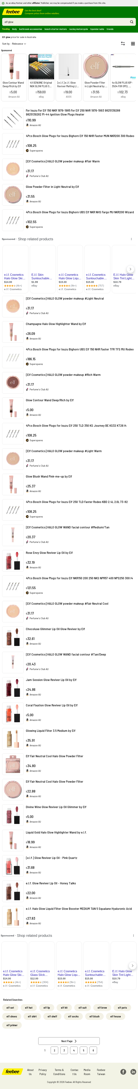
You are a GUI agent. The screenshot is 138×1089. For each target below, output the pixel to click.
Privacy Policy (43, 1072)
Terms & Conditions (59, 1072)
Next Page (67, 1041)
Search (132, 22)
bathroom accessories (30, 29)
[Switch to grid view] (133, 44)
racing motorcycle (78, 29)
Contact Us (74, 1072)
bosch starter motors (56, 29)
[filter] (123, 44)
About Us (30, 1072)
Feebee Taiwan (101, 1072)
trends (110, 29)
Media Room (87, 1072)
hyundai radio (97, 29)
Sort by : (12, 43)
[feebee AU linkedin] (133, 1072)
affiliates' (36, 3)
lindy (14, 29)
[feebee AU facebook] (123, 1072)
